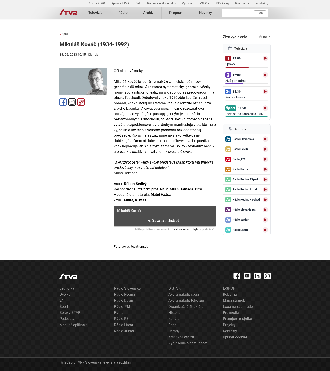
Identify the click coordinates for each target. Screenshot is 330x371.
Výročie (187, 3)
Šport (63, 306)
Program (176, 13)
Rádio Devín (123, 300)
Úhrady (174, 331)
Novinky (205, 13)
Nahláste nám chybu (186, 229)
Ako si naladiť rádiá (183, 294)
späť (63, 34)
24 (61, 300)
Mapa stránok (234, 300)
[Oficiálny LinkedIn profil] (257, 275)
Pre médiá (242, 3)
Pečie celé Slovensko (161, 3)
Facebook (63, 102)
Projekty (229, 325)
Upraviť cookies (235, 337)
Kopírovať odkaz (81, 102)
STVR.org (223, 3)
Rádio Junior (124, 331)
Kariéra (174, 318)
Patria (118, 312)
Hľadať (260, 12)
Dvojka (64, 294)
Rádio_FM (122, 306)
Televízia (95, 13)
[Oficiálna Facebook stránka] (237, 275)
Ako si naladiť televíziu (186, 300)
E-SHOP (204, 3)
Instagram (72, 102)
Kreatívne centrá (181, 337)
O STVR (174, 288)
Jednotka (66, 288)
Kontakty (261, 3)
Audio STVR (97, 3)
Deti (139, 3)
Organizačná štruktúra (186, 306)
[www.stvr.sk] (68, 276)
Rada (172, 325)
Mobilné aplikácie (73, 325)
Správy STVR (120, 3)
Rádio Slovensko (127, 288)
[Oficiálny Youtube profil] (247, 275)
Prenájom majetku (237, 318)
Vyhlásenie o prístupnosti (188, 343)
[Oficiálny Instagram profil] (267, 275)
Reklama (230, 294)
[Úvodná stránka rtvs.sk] (68, 13)
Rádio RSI (122, 318)
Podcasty (66, 318)
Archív (148, 13)
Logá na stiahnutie (238, 306)
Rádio (123, 13)
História (174, 312)
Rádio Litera (123, 325)
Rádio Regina (124, 294)
